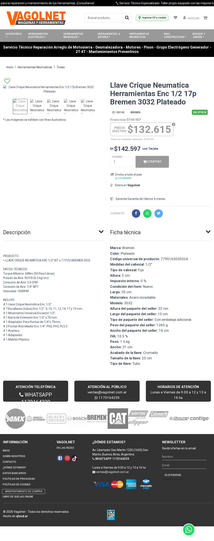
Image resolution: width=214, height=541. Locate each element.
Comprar (153, 161)
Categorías (13, 33)
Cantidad (117, 156)
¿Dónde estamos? (14, 467)
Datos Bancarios (14, 473)
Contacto (9, 461)
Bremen (135, 112)
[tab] (53, 231)
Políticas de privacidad (19, 478)
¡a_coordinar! (123, 178)
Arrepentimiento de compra (23, 491)
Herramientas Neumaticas (139, 35)
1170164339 (109, 398)
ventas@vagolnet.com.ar (107, 392)
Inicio (9, 67)
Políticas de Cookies (17, 484)
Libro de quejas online (18, 496)
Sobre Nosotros (14, 456)
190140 (120, 112)
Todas (61, 67)
